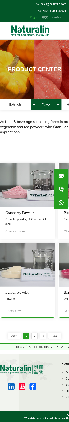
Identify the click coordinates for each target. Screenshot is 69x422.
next (55, 335)
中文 (45, 17)
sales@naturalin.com (53, 4)
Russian (56, 17)
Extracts (15, 104)
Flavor (46, 104)
